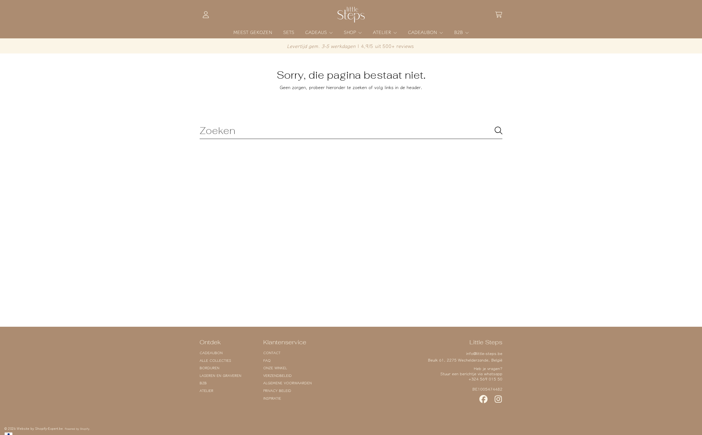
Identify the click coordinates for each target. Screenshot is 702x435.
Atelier (383, 32)
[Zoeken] (498, 130)
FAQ (267, 360)
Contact (272, 352)
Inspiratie (272, 398)
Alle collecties (215, 360)
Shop (351, 32)
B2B (459, 32)
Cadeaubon (423, 32)
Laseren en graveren (220, 375)
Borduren (209, 367)
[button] (498, 15)
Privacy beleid (277, 390)
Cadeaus (317, 32)
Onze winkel (275, 367)
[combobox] (351, 130)
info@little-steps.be (484, 353)
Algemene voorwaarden (287, 382)
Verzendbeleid (277, 375)
